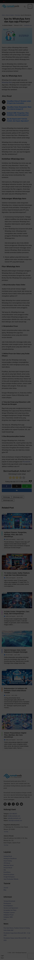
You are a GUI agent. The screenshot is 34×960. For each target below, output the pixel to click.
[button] (2, 957)
